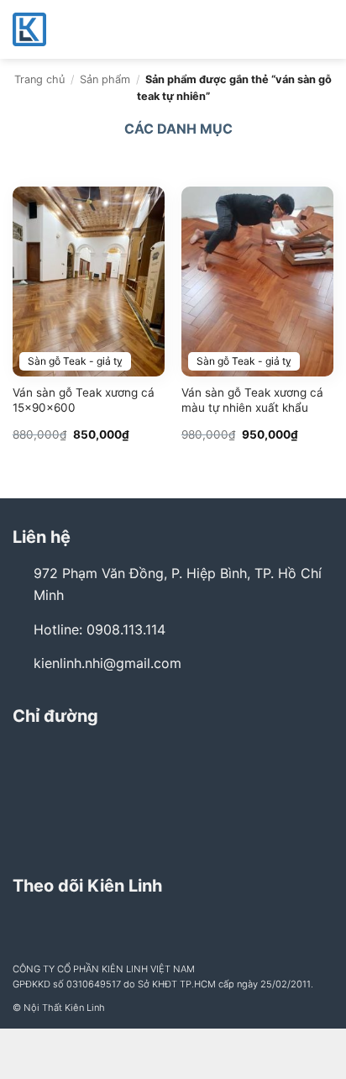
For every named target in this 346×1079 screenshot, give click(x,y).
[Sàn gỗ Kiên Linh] (97, 29)
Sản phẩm (105, 79)
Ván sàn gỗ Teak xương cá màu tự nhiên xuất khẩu (252, 400)
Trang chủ (39, 79)
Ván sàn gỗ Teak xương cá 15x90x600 (84, 400)
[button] (323, 29)
